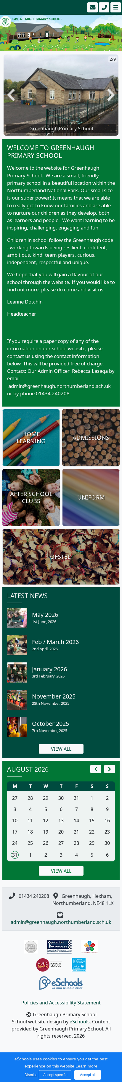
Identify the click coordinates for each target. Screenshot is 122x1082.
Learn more (86, 1066)
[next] (109, 769)
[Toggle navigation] (115, 7)
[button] (11, 95)
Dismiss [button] (30, 1075)
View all (61, 749)
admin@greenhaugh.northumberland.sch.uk (61, 922)
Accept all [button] (88, 1075)
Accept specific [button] (55, 1075)
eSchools (80, 1021)
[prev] (95, 769)
